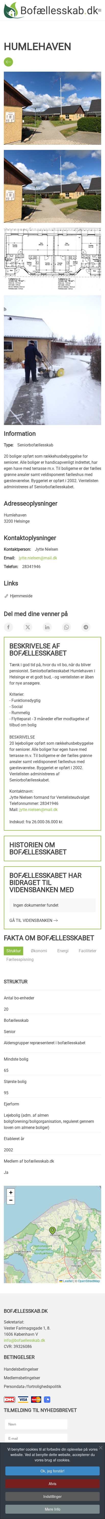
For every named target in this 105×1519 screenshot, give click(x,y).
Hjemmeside (21, 596)
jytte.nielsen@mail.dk (38, 558)
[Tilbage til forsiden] (51, 10)
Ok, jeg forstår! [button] (52, 1470)
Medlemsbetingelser (22, 1377)
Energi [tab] (63, 950)
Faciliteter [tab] (87, 950)
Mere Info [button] (52, 1509)
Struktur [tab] (13, 950)
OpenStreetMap (89, 1281)
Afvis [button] (52, 1483)
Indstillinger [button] (52, 1496)
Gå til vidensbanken (30, 920)
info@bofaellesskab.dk (24, 1340)
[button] (99, 10)
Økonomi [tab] (39, 950)
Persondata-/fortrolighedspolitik (32, 1386)
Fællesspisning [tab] (20, 959)
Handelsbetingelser (21, 1369)
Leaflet (67, 1281)
